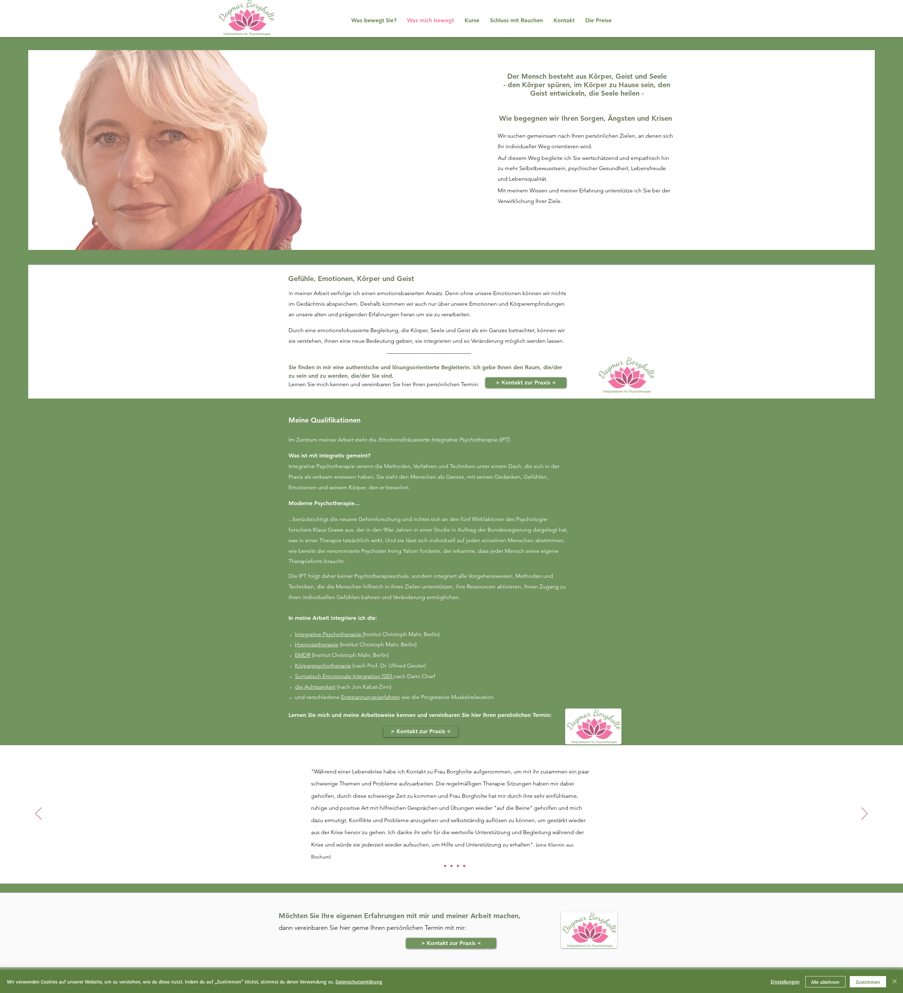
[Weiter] (864, 814)
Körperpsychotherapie (323, 665)
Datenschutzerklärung (358, 982)
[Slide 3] (451, 866)
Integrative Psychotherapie (329, 634)
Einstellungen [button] (785, 982)
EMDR (302, 655)
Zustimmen (868, 982)
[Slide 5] (464, 866)
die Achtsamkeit (315, 686)
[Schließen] (894, 981)
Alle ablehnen (825, 982)
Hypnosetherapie (316, 644)
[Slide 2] (445, 866)
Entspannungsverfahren (370, 697)
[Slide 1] (439, 866)
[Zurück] (38, 814)
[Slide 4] (458, 866)
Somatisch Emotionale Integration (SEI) (344, 676)
